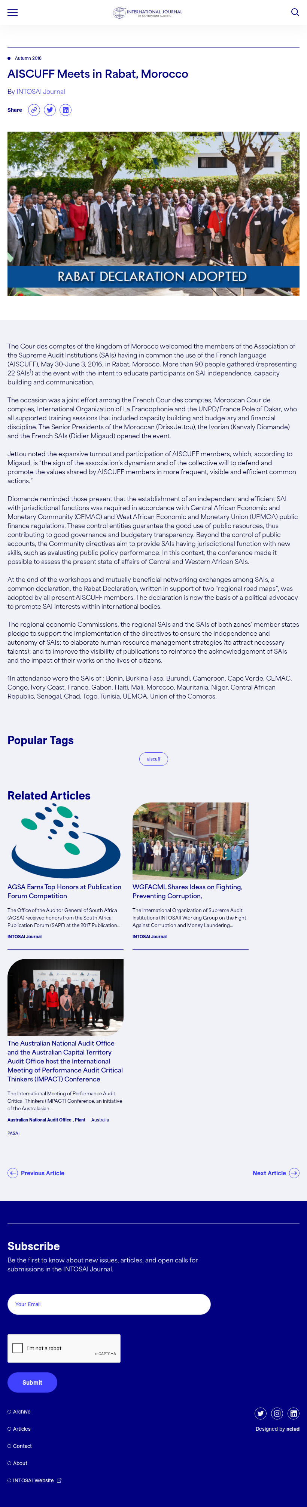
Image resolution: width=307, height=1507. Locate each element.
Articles (22, 1428)
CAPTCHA (25, 1325)
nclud (293, 1428)
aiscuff (153, 759)
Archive (22, 1411)
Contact (22, 1446)
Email (17, 1285)
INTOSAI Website (33, 1480)
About (20, 1463)
